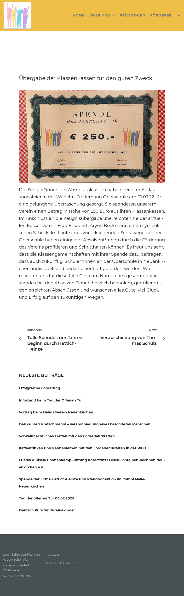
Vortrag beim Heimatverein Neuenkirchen (56, 412)
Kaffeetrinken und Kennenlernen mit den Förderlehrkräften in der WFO (82, 448)
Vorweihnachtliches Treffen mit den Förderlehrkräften (67, 436)
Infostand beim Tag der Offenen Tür (51, 400)
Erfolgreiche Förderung (39, 388)
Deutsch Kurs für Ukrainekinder (47, 510)
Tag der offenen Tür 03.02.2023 (46, 498)
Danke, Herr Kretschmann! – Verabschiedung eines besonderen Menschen (84, 424)
